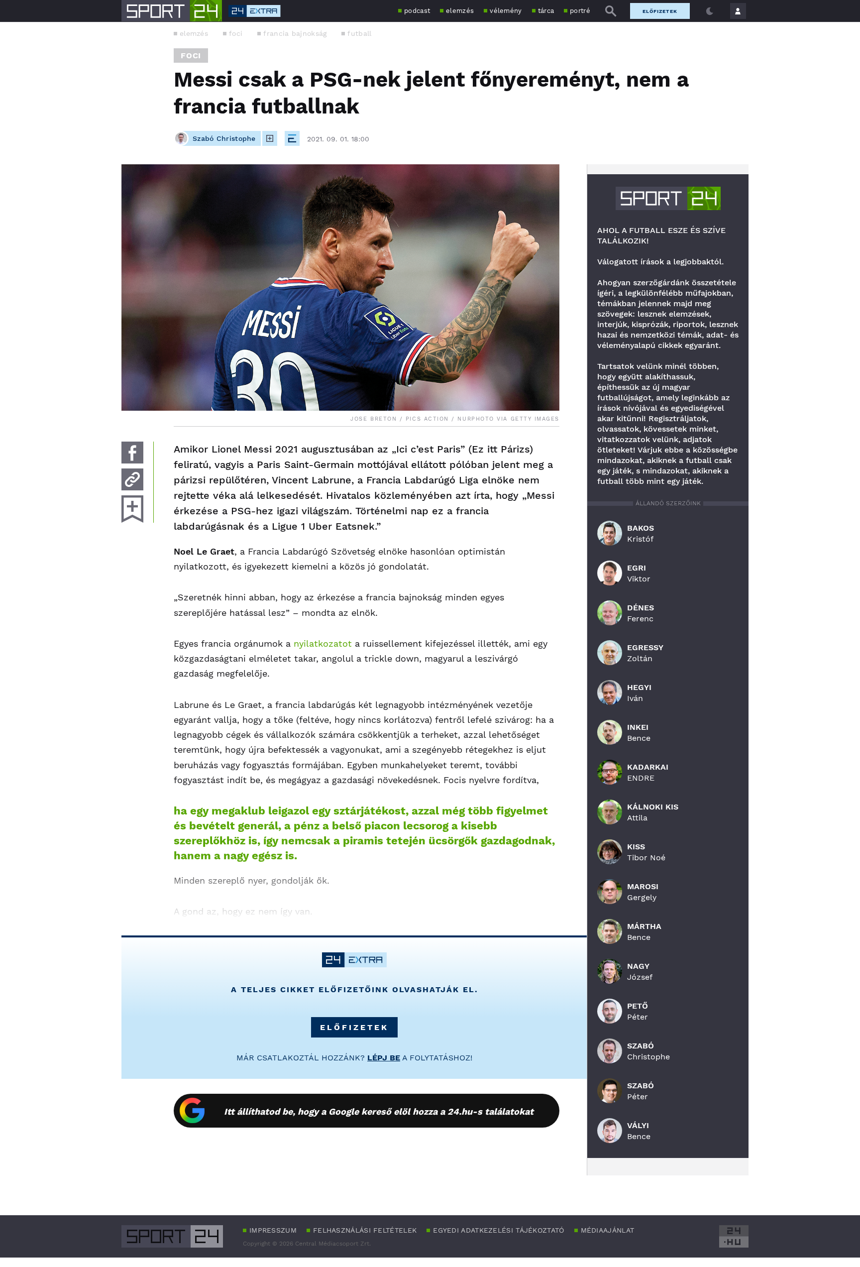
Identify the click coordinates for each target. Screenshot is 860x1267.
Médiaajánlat (608, 1230)
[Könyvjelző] (132, 509)
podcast (417, 10)
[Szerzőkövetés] (269, 138)
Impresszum (273, 1230)
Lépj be (383, 1057)
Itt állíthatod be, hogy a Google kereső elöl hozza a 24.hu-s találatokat (379, 1111)
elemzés (460, 10)
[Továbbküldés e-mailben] (132, 479)
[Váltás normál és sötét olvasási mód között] (710, 11)
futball (359, 33)
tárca (546, 10)
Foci (191, 55)
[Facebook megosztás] (132, 452)
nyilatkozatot (323, 643)
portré (580, 10)
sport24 (668, 198)
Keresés (610, 11)
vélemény (506, 10)
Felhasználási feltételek (365, 1230)
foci (235, 33)
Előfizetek (660, 11)
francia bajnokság (294, 33)
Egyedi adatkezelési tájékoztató (498, 1230)
